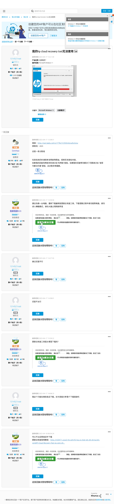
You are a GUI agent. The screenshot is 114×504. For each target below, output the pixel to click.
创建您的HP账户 (38, 36)
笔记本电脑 (16, 17)
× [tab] (107, 16)
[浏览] (3, 11)
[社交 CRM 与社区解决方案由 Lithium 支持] (96, 495)
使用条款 (99, 500)
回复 (38, 120)
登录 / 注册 (107, 11)
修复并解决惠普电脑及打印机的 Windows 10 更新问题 (86, 41)
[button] (109, 48)
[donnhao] (15, 141)
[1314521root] (15, 52)
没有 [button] (63, 187)
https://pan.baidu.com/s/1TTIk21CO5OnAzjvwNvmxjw (58, 143)
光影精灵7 (61, 110)
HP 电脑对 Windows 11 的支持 (78, 26)
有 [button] (56, 187)
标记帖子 (15, 78)
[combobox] (54, 11)
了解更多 (53, 36)
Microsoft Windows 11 (46, 110)
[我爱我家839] (15, 202)
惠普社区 (5, 17)
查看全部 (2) (42, 114)
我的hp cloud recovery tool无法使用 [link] (43, 17)
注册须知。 (108, 500)
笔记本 (25, 17)
